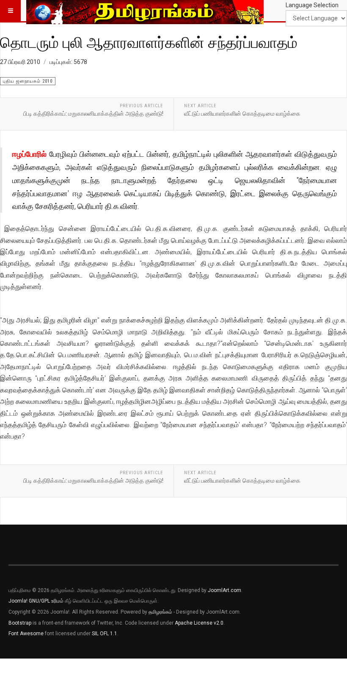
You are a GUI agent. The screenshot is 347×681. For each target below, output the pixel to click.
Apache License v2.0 (199, 623)
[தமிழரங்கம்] (145, 10)
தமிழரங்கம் (160, 612)
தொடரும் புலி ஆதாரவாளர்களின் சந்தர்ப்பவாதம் (148, 42)
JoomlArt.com (224, 590)
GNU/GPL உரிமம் (46, 601)
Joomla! (18, 601)
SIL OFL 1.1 (104, 634)
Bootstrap (19, 623)
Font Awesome (26, 634)
